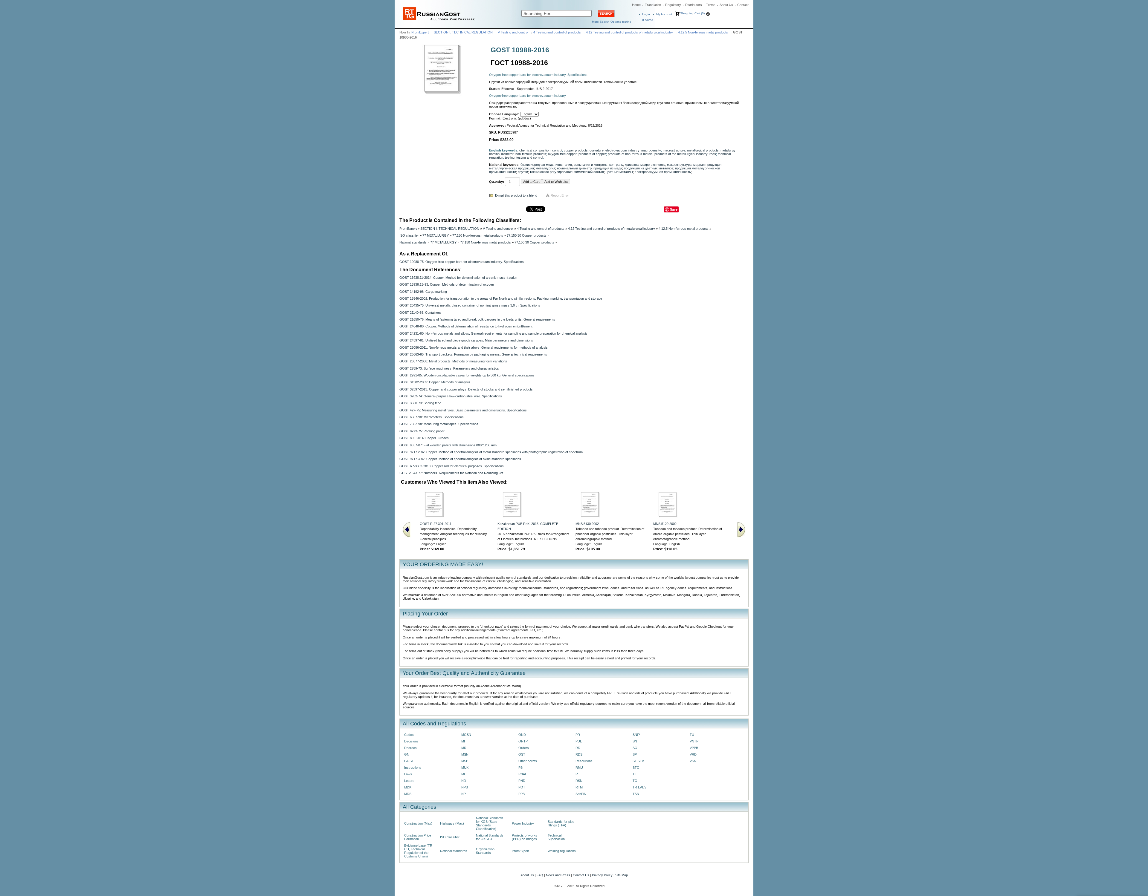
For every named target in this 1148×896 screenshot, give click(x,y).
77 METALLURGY (435, 235)
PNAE (522, 774)
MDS (407, 794)
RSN (578, 780)
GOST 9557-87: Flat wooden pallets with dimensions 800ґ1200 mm (448, 445)
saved (647, 20)
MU (463, 774)
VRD (693, 754)
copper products (576, 150)
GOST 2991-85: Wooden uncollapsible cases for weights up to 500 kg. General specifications (467, 375)
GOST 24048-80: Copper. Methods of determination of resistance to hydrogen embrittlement (465, 326)
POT (521, 787)
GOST (409, 761)
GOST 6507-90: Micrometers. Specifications (431, 417)
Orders (523, 748)
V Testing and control (513, 32)
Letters (409, 780)
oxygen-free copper (562, 154)
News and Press (558, 875)
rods (712, 154)
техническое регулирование (551, 172)
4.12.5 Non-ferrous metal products (703, 32)
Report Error (560, 195)
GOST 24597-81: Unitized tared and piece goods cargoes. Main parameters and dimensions (466, 340)
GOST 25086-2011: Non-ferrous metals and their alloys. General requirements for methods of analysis (473, 347)
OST (521, 754)
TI (634, 774)
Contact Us (581, 875)
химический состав (589, 172)
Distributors (693, 5)
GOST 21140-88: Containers (420, 312)
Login (646, 14)
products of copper (592, 154)
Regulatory (673, 5)
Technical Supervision (556, 837)
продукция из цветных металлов (648, 168)
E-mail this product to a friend (516, 195)
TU (692, 734)
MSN (464, 754)
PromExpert (420, 32)
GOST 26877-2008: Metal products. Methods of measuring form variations (453, 361)
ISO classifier (409, 235)
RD (577, 748)
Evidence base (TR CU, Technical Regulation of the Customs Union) (418, 851)
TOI (635, 780)
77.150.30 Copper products (526, 235)
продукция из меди (607, 168)
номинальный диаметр (574, 168)
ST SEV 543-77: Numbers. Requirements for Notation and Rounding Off (451, 473)
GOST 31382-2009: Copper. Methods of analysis (434, 382)
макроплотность (652, 164)
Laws (408, 774)
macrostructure (674, 150)
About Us (726, 5)
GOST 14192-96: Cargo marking (423, 291)
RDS (578, 754)
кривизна (632, 164)
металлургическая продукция (511, 168)
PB (520, 767)
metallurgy (727, 150)
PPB (521, 794)
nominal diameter (501, 154)
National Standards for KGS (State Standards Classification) (489, 823)
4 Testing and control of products (557, 32)
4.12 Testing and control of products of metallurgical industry (629, 32)
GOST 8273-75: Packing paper (422, 431)
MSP (464, 761)
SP (635, 754)
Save (673, 209)
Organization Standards (485, 850)
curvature (597, 150)
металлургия (545, 168)
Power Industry (523, 823)
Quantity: (496, 181)
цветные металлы (619, 172)
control (557, 150)
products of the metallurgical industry (681, 154)
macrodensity (651, 150)
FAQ (540, 875)
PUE (578, 741)
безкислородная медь (537, 164)
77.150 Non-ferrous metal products (477, 235)
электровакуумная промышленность (663, 172)
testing (510, 157)
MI (463, 741)
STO (636, 767)
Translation (653, 5)
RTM (579, 787)
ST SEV (638, 761)
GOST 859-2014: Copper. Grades (424, 438)
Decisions (411, 741)
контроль (616, 164)
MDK (407, 787)
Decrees (410, 748)
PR (577, 734)
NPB (464, 787)
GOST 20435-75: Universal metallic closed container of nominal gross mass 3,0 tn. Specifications (469, 305)
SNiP (636, 734)
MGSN (466, 734)
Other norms (527, 761)
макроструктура (679, 164)
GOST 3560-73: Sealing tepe (420, 403)
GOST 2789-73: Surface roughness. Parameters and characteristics (449, 368)
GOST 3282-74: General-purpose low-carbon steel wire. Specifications (450, 396)
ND (463, 780)
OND (522, 734)
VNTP (694, 741)
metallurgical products (703, 150)
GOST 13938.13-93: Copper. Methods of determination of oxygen (446, 284)
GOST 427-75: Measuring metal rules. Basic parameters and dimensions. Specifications (463, 410)
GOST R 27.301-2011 (435, 524)
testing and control (529, 157)
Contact (743, 5)
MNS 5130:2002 (587, 524)
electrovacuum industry (622, 150)
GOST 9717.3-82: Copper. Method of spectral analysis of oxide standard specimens (460, 459)
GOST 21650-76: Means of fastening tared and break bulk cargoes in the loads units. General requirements (477, 319)
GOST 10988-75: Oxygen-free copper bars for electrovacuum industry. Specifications (461, 262)
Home (636, 5)
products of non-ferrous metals (630, 154)
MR (463, 748)
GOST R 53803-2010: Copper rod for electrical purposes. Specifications (451, 466)
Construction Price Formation (417, 837)
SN (635, 741)
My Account (664, 14)
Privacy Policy (602, 875)
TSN (636, 794)
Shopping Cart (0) (692, 13)
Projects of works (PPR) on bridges (524, 837)
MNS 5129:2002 (665, 524)
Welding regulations (562, 851)
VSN (693, 761)
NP (463, 794)
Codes (409, 734)
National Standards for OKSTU (489, 837)
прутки (523, 172)
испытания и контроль (590, 164)
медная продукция (707, 164)
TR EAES (639, 787)
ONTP (523, 741)
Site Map (621, 875)
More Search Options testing (611, 21)
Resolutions (584, 761)
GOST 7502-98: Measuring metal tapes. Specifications (438, 424)
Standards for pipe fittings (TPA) (561, 823)
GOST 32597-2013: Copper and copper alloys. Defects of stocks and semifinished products (466, 389)
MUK (464, 767)
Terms (710, 5)
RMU (579, 767)
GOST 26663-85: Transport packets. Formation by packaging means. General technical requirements (473, 354)
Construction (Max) (418, 823)
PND (521, 780)
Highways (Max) (452, 823)
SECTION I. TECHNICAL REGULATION (463, 32)
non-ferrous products (530, 154)
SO (635, 748)
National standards (413, 242)
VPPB (694, 748)
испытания (563, 164)
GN (406, 754)
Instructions (412, 767)
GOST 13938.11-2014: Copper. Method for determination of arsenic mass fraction (458, 277)
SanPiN (580, 794)
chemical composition (534, 150)
